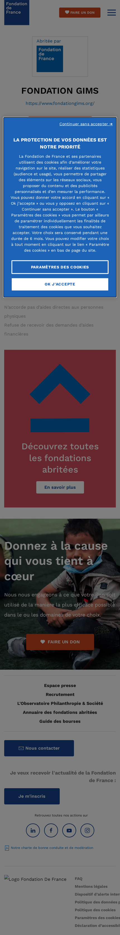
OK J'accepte (60, 284)
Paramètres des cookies (60, 267)
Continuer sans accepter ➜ (86, 123)
